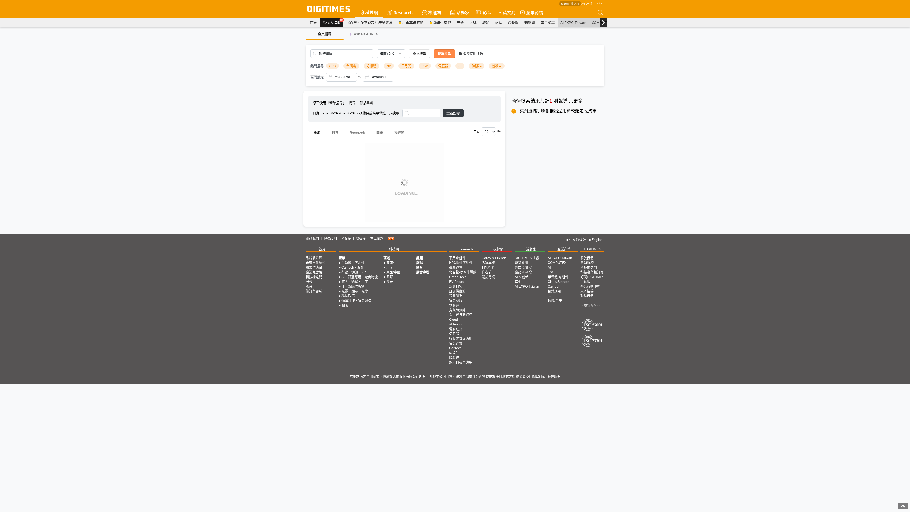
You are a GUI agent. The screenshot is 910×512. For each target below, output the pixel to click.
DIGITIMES (592, 249)
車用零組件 (457, 258)
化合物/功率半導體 (463, 272)
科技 (335, 132)
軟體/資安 (555, 300)
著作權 (346, 238)
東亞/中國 (393, 272)
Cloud (453, 319)
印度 (389, 267)
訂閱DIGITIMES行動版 (592, 279)
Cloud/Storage (558, 281)
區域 (473, 22)
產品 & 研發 (523, 272)
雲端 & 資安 (523, 267)
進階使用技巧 (473, 53)
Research (403, 12)
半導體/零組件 (558, 277)
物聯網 (454, 305)
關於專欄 (488, 277)
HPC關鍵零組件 (461, 263)
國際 (389, 277)
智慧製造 (455, 296)
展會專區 (422, 272)
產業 (460, 22)
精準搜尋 (444, 53)
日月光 (406, 66)
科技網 (371, 12)
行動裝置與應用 (460, 338)
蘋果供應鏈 (442, 22)
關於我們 (312, 238)
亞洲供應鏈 (457, 291)
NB (389, 66)
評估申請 (586, 3)
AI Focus (455, 324)
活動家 (462, 12)
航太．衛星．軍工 (354, 281)
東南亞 (391, 263)
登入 (600, 3)
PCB (424, 66)
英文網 (509, 12)
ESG (551, 272)
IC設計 (454, 353)
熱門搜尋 (317, 66)
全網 (317, 132)
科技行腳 (488, 267)
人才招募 (587, 291)
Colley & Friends (494, 258)
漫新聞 (513, 22)
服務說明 (330, 238)
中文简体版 (577, 240)
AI (459, 66)
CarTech (455, 348)
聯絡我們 (587, 296)
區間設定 (317, 77)
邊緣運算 (455, 267)
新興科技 (455, 286)
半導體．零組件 (353, 263)
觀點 (498, 22)
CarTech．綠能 (352, 267)
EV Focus (456, 281)
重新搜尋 (453, 113)
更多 (578, 101)
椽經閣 (434, 12)
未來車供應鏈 (412, 22)
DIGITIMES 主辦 (527, 258)
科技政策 (348, 296)
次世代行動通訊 (460, 315)
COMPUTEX (557, 263)
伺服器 (443, 66)
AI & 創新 (521, 277)
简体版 (575, 4)
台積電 (351, 66)
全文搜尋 (419, 53)
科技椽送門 (314, 277)
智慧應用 (521, 263)
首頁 (313, 22)
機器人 (497, 66)
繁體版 (565, 4)
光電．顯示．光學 (354, 291)
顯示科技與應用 (460, 362)
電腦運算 (455, 329)
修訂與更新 (314, 291)
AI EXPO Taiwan (573, 22)
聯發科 (477, 66)
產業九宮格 (314, 272)
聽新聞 (529, 22)
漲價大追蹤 (333, 21)
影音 (485, 12)
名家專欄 (488, 263)
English (597, 240)
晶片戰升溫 (314, 258)
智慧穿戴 (455, 343)
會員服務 (587, 263)
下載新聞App (590, 305)
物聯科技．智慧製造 (356, 300)
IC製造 (454, 357)
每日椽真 (548, 22)
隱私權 (361, 238)
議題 (485, 22)
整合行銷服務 (590, 286)
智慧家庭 (455, 300)
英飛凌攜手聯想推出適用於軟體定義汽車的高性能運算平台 (575, 111)
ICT (550, 296)
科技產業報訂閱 (592, 272)
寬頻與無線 (457, 310)
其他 (518, 281)
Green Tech (458, 277)
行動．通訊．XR (353, 272)
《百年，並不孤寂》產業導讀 (369, 22)
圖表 (379, 132)
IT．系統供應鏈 (352, 286)
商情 (516, 101)
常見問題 (376, 238)
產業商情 (534, 12)
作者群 (487, 272)
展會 (309, 281)
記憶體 (371, 66)
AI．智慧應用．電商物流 (359, 277)
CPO (332, 66)
